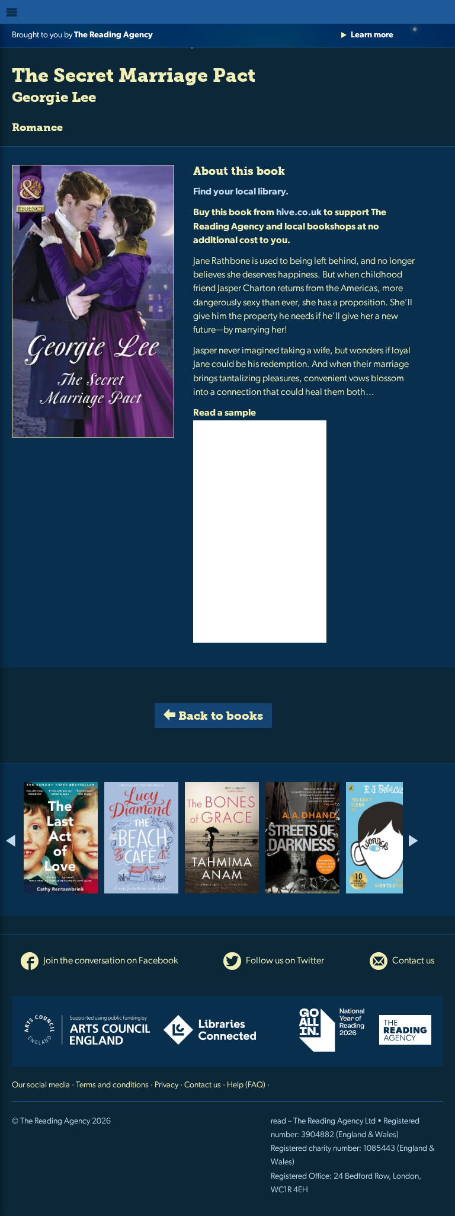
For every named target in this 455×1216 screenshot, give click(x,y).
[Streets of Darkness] (302, 837)
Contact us (412, 961)
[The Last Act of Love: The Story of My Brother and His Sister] (61, 837)
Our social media (41, 1085)
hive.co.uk (299, 213)
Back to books (219, 715)
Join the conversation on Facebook (109, 961)
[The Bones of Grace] (222, 837)
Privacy (166, 1085)
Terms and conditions (112, 1085)
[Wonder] (383, 837)
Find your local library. (241, 192)
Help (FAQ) (246, 1085)
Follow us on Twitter (284, 961)
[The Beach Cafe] (141, 837)
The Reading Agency (113, 35)
